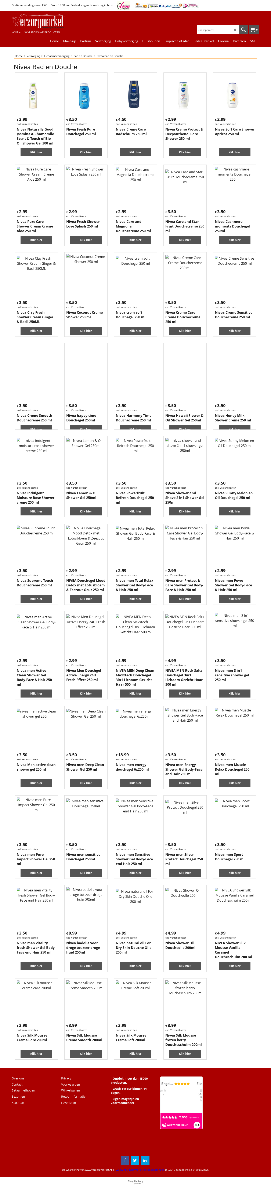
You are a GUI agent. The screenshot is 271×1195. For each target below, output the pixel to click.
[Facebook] (125, 1160)
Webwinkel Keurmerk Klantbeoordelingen (140, 1170)
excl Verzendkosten (27, 123)
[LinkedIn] (145, 1160)
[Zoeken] (243, 29)
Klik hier (36, 152)
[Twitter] (135, 1160)
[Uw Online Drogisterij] (43, 21)
